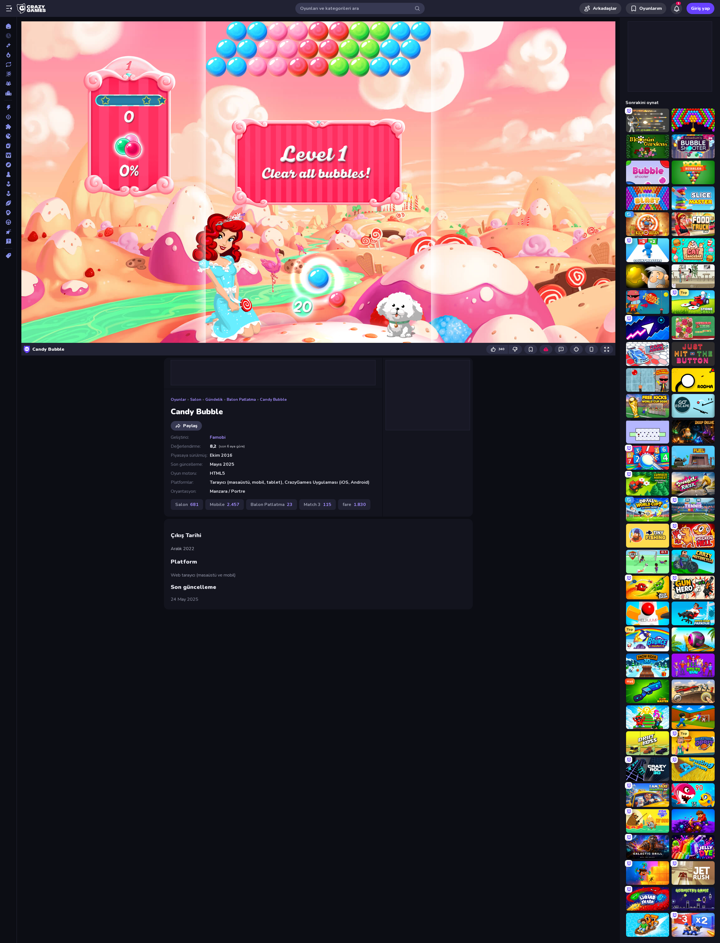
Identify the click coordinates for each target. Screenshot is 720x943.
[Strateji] (8, 212)
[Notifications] (676, 8)
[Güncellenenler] (8, 64)
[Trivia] (8, 241)
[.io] (8, 136)
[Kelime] (8, 155)
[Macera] (8, 165)
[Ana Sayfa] (8, 26)
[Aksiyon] (8, 107)
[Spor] (8, 203)
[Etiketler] (8, 255)
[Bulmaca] (8, 126)
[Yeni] (8, 45)
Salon (195, 399)
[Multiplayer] (8, 83)
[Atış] (8, 117)
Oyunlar (178, 399)
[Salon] (8, 184)
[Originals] (8, 74)
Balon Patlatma (241, 399)
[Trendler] (8, 55)
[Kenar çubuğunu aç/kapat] (9, 8)
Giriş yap (700, 8)
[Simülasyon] (8, 193)
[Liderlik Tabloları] (8, 93)
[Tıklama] (8, 232)
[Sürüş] (8, 222)
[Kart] (8, 145)
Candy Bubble (273, 399)
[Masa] (8, 174)
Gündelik (214, 399)
